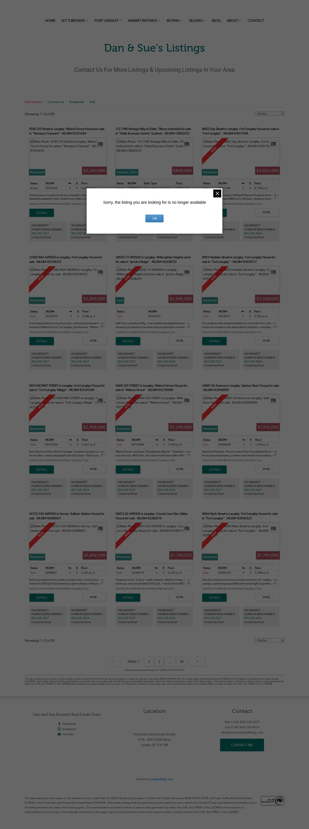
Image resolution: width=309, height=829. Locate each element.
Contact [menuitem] (256, 20)
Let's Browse (73, 20)
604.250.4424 (80, 233)
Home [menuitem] (50, 20)
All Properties (33, 102)
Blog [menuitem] (216, 20)
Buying (173, 20)
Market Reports (142, 20)
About (232, 20)
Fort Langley (107, 20)
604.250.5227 (40, 233)
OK (154, 218)
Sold (92, 102)
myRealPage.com (162, 779)
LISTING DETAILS (41, 213)
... (170, 661)
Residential (76, 102)
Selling (195, 20)
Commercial (56, 102)
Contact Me (242, 745)
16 (181, 661)
